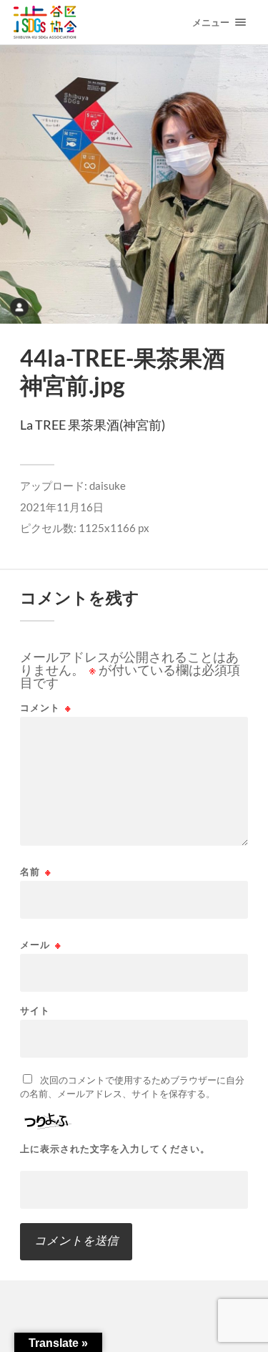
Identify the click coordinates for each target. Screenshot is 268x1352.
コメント (45, 708)
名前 (35, 872)
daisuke (107, 485)
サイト (35, 1010)
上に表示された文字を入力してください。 (115, 1149)
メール (40, 945)
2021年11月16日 (62, 507)
